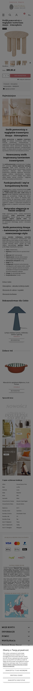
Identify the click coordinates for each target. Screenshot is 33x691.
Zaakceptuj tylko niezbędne (16, 670)
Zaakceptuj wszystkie (16, 680)
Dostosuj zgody (16, 675)
